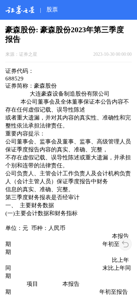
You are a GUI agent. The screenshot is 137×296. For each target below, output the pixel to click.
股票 (52, 9)
